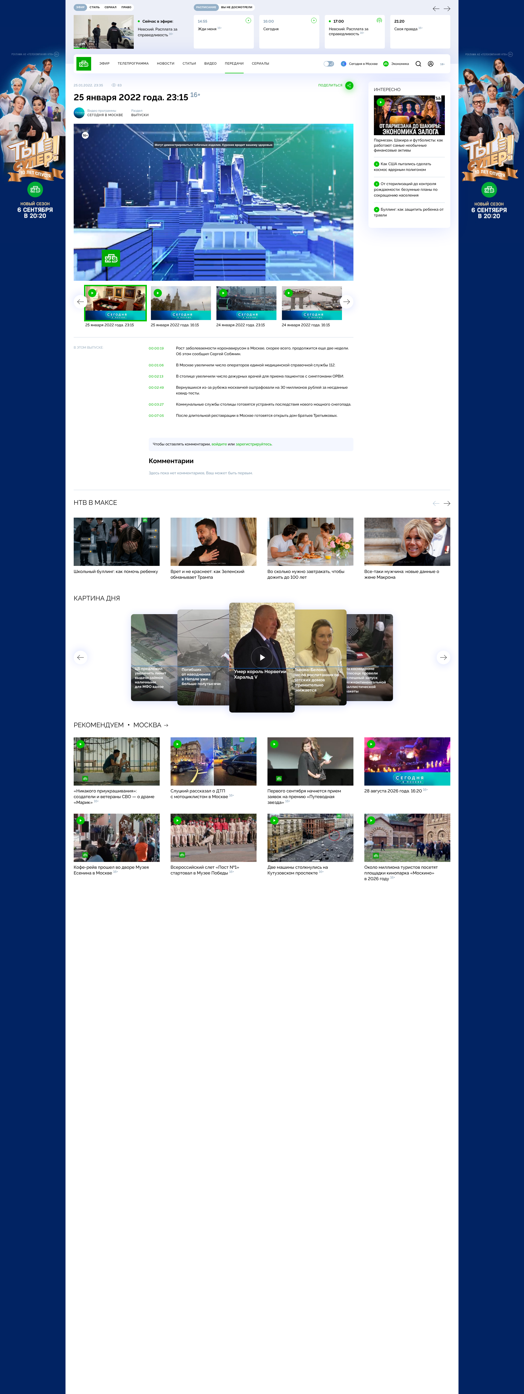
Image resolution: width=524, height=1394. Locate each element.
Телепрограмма (133, 63)
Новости (165, 63)
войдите (219, 444)
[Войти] (430, 64)
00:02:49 (156, 388)
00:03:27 (156, 404)
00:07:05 (156, 416)
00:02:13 (156, 376)
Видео (210, 63)
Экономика (400, 64)
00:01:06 (156, 365)
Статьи (189, 63)
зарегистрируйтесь (254, 444)
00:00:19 (156, 348)
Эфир (104, 63)
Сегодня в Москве (363, 64)
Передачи (234, 63)
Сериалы (260, 63)
